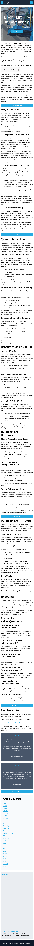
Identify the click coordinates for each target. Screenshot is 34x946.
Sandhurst (8, 722)
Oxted (4, 866)
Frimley (3, 722)
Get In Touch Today (17, 105)
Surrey (5, 805)
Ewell (4, 851)
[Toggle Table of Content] (16, 69)
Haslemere (6, 838)
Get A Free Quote (17, 791)
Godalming (6, 826)
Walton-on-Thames (8, 833)
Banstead (5, 853)
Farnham (5, 810)
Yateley (21, 722)
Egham (5, 815)
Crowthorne (15, 722)
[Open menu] (31, 2)
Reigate (5, 856)
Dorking (5, 846)
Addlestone (6, 820)
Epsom (5, 848)
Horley (5, 861)
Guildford (5, 813)
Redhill (5, 858)
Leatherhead (6, 841)
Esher (4, 836)
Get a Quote (16, 31)
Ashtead (5, 843)
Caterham (5, 863)
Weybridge (6, 828)
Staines (5, 823)
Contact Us (17, 516)
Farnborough (27, 722)
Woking (5, 808)
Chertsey (5, 818)
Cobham (5, 831)
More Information (17, 706)
